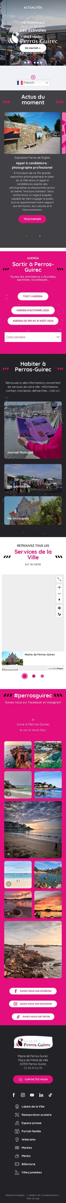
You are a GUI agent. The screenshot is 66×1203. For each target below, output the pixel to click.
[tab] (29, 337)
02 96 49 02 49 (33, 1068)
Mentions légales (15, 1195)
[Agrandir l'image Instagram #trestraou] (33, 829)
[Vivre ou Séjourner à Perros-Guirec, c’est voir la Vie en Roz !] (33, 37)
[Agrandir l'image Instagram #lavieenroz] (48, 874)
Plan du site (33, 1198)
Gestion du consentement (43, 1195)
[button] (26, 236)
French (28, 82)
